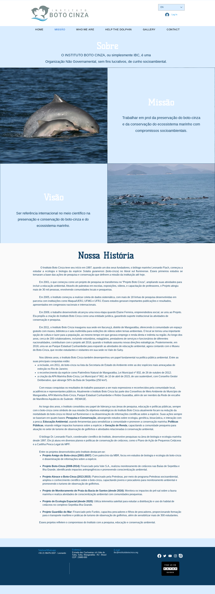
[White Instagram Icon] (175, 556)
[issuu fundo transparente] (181, 556)
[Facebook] (159, 556)
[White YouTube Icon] (170, 556)
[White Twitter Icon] (165, 556)
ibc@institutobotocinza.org (126, 552)
